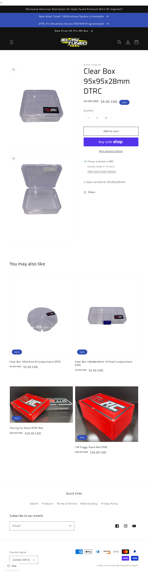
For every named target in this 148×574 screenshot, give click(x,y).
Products (47, 503)
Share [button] (91, 192)
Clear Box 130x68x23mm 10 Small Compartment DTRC (103, 363)
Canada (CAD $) (21, 559)
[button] (11, 42)
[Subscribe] (70, 526)
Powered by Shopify (129, 565)
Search (34, 503)
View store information (101, 171)
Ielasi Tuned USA (111, 565)
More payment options (111, 151)
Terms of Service (67, 503)
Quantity (88, 110)
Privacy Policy (109, 503)
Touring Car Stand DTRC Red (26, 428)
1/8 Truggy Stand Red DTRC (91, 447)
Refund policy (89, 503)
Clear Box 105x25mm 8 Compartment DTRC (35, 361)
